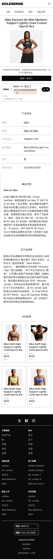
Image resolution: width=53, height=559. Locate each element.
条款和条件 (26, 544)
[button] (49, 4)
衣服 (8, 12)
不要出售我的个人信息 (26, 553)
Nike (26, 122)
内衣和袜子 (19, 12)
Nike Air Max (31, 130)
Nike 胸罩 (41, 12)
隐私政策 (26, 548)
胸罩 (31, 12)
